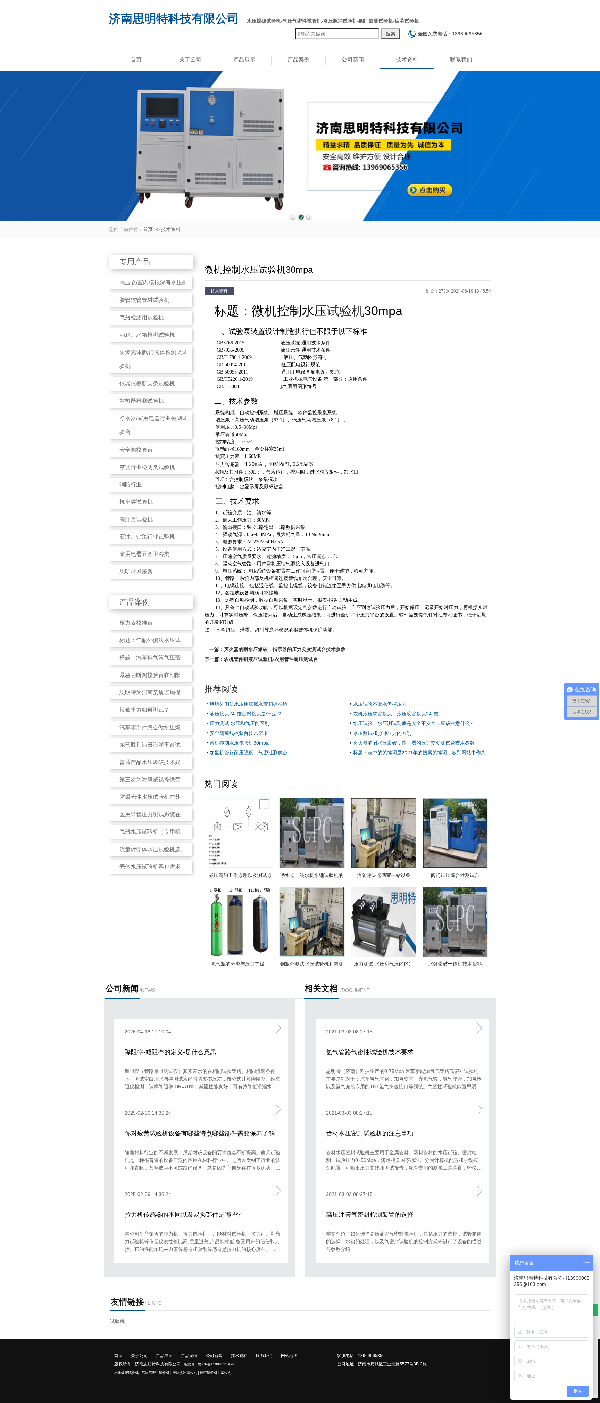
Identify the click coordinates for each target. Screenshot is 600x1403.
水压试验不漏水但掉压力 (380, 704)
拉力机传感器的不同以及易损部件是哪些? (183, 1214)
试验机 (345, 311)
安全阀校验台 (136, 450)
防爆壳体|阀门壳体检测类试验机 (153, 359)
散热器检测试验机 (141, 401)
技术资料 (407, 60)
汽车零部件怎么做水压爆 (150, 727)
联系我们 (461, 60)
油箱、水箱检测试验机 (147, 335)
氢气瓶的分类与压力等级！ (240, 964)
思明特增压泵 (136, 572)
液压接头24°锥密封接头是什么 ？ (246, 713)
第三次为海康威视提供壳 (150, 779)
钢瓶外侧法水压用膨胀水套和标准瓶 (249, 704)
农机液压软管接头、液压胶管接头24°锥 (396, 713)
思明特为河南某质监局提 (150, 692)
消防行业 (130, 484)
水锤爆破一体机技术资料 (455, 964)
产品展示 (244, 60)
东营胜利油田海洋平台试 (150, 745)
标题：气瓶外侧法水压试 (150, 640)
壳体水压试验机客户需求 (150, 867)
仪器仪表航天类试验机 (147, 383)
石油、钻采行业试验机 (147, 537)
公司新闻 (353, 60)
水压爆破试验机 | (127, 1373)
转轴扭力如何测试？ (144, 710)
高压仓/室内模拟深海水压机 (153, 282)
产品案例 (299, 60)
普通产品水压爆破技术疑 (150, 762)
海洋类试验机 (136, 519)
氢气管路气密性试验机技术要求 (370, 1052)
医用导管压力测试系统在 (150, 814)
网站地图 (289, 1355)
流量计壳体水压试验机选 (150, 849)
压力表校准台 (136, 623)
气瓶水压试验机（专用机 (150, 832)
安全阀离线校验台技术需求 (239, 733)
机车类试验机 (136, 502)
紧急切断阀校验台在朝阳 (150, 675)
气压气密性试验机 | (157, 1373)
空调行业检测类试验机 (147, 467)
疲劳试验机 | (209, 1373)
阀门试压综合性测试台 (455, 875)
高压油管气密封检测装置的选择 (370, 1214)
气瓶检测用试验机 (141, 317)
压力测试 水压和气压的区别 (239, 723)
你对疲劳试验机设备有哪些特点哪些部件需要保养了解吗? (200, 1134)
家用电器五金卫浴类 (144, 554)
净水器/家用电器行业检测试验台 (153, 425)
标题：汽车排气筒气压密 (150, 658)
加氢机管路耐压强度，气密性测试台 (249, 752)
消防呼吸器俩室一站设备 (383, 875)
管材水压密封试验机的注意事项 (370, 1133)
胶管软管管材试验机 (144, 300)
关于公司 (190, 60)
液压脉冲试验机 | (186, 1373)
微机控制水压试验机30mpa (239, 743)
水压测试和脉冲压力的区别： (384, 733)
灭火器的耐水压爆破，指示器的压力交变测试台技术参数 (284, 649)
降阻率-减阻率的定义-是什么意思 (170, 1052)
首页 (136, 60)
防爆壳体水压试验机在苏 (150, 797)
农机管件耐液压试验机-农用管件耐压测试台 (271, 659)
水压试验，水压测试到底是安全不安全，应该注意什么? (413, 723)
